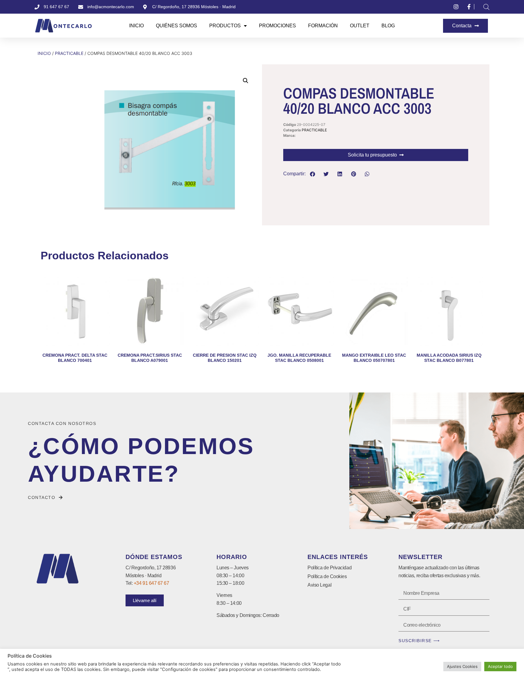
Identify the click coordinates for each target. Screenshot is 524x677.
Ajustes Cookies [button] (462, 666)
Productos (225, 25)
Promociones (277, 25)
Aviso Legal (319, 585)
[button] (245, 80)
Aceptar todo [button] (500, 666)
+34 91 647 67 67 (151, 583)
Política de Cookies (327, 576)
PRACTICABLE (69, 53)
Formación (323, 25)
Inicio (136, 25)
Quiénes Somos (176, 25)
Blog (388, 25)
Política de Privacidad (329, 567)
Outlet (359, 25)
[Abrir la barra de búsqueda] (486, 7)
